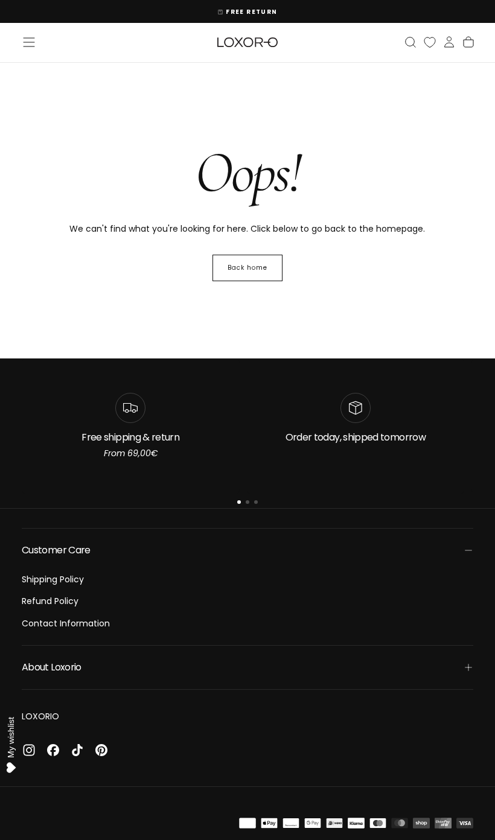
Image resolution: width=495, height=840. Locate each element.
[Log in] (449, 42)
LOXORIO (40, 716)
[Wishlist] (430, 42)
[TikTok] (77, 750)
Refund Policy (50, 601)
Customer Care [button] (56, 550)
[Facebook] (53, 750)
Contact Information (66, 623)
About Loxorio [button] (51, 667)
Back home (247, 267)
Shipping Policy (53, 579)
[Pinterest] (101, 750)
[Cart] (468, 42)
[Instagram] (29, 750)
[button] (29, 42)
